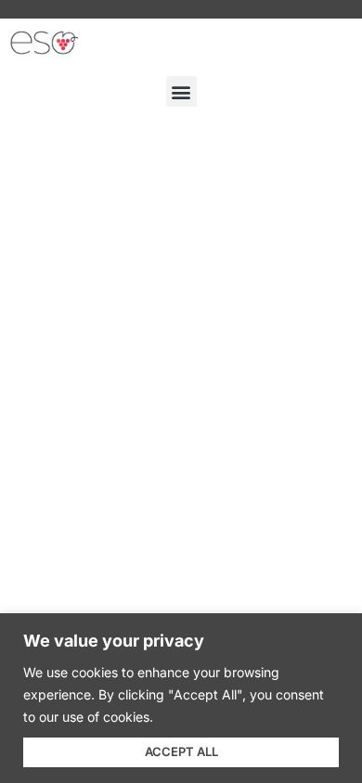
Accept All (181, 751)
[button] (181, 91)
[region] (181, 698)
